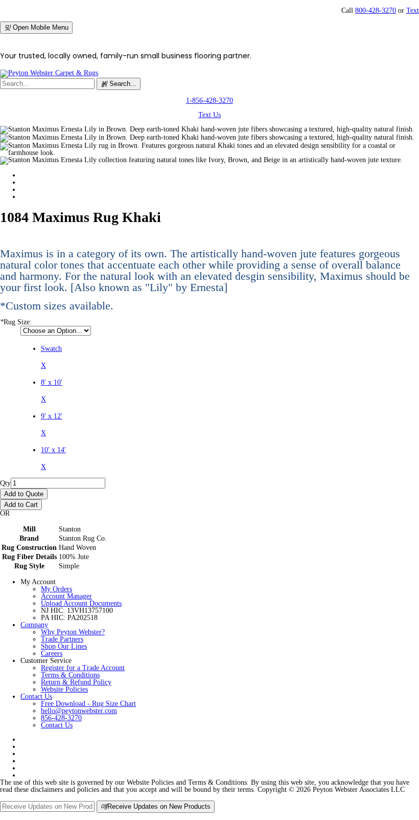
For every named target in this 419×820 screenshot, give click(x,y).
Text (412, 10)
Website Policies (64, 689)
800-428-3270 (375, 10)
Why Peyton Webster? (73, 632)
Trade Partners (62, 639)
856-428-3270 (61, 718)
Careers (51, 653)
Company (34, 625)
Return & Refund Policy (76, 682)
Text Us (209, 115)
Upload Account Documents (81, 603)
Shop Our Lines (64, 646)
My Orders (56, 589)
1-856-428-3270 (209, 100)
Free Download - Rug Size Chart (88, 703)
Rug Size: (16, 322)
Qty (5, 483)
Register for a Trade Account (83, 668)
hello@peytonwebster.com (79, 711)
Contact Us (36, 696)
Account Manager (66, 596)
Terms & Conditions (70, 675)
